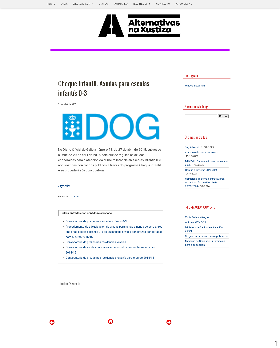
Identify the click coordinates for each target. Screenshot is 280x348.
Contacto (163, 4)
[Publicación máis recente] (52, 323)
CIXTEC (103, 4)
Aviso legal (184, 4)
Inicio (51, 4)
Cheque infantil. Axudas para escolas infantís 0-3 (103, 88)
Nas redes (142, 4)
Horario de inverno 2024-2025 (201, 170)
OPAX (64, 4)
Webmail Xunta (83, 4)
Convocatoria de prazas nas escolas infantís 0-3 (96, 221)
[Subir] (276, 344)
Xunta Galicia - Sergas (197, 217)
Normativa (121, 4)
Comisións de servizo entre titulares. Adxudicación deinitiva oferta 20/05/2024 (205, 182)
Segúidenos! (192, 147)
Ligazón (63, 186)
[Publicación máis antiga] (168, 323)
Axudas (75, 196)
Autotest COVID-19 (195, 222)
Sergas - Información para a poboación (206, 236)
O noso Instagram (195, 85)
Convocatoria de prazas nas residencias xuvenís (96, 242)
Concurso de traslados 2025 (200, 152)
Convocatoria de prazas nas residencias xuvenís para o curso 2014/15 (110, 257)
